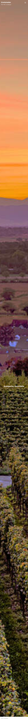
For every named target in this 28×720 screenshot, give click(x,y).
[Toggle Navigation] (25, 2)
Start (2, 718)
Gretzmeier (6, 2)
